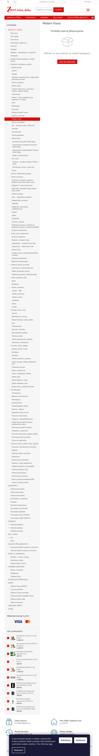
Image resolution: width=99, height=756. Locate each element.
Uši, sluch (15, 158)
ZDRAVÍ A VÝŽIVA (15, 30)
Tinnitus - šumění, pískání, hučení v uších (25, 163)
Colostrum (14, 39)
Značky (10, 609)
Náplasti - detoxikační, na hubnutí (23, 52)
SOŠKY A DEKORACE (16, 554)
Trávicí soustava (17, 177)
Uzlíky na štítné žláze (20, 155)
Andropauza (16, 393)
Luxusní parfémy (17, 589)
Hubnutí (14, 46)
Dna (13, 323)
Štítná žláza (16, 138)
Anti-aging (14, 36)
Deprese (15, 450)
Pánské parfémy (17, 528)
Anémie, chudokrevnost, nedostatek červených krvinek (25, 78)
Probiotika (14, 56)
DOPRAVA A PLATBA (47, 2)
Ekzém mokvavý (18, 294)
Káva (12, 541)
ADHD (14, 71)
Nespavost (16, 456)
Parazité (15, 128)
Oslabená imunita (18, 367)
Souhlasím (80, 740)
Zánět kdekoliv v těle (19, 380)
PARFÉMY (12, 521)
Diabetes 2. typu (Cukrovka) (22, 185)
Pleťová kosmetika (17, 489)
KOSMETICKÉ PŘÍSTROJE (18, 579)
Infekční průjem (17, 194)
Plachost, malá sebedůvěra (22, 463)
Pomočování (16, 132)
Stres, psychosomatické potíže (23, 479)
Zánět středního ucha (20, 383)
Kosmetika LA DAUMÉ (19, 508)
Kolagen (14, 49)
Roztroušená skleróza (20, 476)
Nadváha (15, 203)
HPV (13, 103)
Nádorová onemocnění (19, 261)
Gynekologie (15, 390)
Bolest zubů (16, 86)
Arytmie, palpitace (18, 237)
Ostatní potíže (16, 67)
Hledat (58, 10)
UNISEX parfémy (17, 531)
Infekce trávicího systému (21, 358)
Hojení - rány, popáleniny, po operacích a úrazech (22, 98)
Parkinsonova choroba (20, 460)
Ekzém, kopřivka (18, 287)
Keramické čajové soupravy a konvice (24, 547)
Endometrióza (17, 403)
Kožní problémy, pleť (18, 277)
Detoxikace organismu (19, 43)
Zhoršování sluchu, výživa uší (23, 167)
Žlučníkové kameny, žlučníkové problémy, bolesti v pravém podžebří (25, 226)
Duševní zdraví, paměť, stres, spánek (24, 444)
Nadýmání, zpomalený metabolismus (20, 208)
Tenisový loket (17, 336)
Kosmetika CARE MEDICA (20, 518)
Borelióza (15, 352)
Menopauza (16, 399)
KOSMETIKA (13, 486)
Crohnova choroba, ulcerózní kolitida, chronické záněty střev (23, 181)
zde (50, 744)
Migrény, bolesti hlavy (20, 112)
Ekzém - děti (17, 291)
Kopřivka (15, 300)
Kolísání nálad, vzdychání (21, 453)
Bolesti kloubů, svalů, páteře (22, 320)
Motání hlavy (16, 119)
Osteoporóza (16, 326)
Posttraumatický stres (20, 469)
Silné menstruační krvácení (22, 427)
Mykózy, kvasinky (18, 116)
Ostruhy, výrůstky (18, 329)
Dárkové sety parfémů (19, 586)
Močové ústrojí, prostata (20, 265)
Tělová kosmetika (17, 492)
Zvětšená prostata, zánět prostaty (24, 274)
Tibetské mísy (16, 576)
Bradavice (15, 284)
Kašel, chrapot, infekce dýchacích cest (24, 363)
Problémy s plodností (20, 431)
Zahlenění (15, 218)
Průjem (14, 212)
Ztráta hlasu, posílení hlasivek (23, 386)
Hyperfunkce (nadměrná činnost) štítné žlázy (24, 146)
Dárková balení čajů (18, 599)
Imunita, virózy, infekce (19, 346)
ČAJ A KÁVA (13, 534)
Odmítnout (65, 740)
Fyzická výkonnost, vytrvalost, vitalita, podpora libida (23, 90)
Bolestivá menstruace (20, 396)
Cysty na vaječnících (19, 440)
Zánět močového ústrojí (20, 271)
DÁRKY (11, 583)
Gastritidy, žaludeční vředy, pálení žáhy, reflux (24, 189)
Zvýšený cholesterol (19, 230)
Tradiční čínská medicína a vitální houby (23, 60)
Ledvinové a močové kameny (22, 268)
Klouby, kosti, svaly (18, 310)
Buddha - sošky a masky (20, 557)
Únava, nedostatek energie (21, 173)
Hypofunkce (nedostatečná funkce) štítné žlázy (25, 151)
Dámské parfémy (17, 524)
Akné (14, 281)
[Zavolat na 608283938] (10, 2)
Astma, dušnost (18, 82)
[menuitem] (13, 18)
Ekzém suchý (17, 297)
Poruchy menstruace (19, 416)
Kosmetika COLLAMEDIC (20, 515)
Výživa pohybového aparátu (22, 339)
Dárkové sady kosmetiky (20, 593)
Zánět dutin (16, 377)
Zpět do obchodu (67, 62)
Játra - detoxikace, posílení (21, 197)
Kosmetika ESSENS (18, 512)
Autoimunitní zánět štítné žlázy (23, 142)
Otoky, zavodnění (18, 122)
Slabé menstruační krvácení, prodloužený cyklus (22, 423)
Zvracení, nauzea (18, 222)
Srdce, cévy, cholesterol (19, 233)
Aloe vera (14, 33)
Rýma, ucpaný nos (18, 370)
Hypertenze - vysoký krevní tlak (23, 243)
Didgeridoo (15, 573)
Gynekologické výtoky (20, 406)
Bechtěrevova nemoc (19, 316)
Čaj (12, 537)
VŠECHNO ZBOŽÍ (15, 605)
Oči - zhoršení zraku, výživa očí (23, 125)
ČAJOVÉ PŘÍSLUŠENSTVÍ (18, 544)
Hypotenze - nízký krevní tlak (22, 246)
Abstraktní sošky (17, 560)
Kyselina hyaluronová (19, 505)
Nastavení (18, 750)
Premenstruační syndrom (21, 437)
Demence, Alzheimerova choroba (24, 447)
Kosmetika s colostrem (19, 499)
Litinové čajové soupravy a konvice (23, 550)
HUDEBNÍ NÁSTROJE (16, 567)
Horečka (15, 355)
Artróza (14, 313)
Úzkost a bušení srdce (20, 482)
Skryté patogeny (18, 135)
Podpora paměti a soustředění (23, 466)
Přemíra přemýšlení (19, 473)
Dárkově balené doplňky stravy (22, 596)
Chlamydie (16, 106)
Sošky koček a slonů (18, 563)
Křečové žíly (16, 250)
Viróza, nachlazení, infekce (21, 373)
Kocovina (15, 109)
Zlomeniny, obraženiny (20, 342)
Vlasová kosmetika (18, 495)
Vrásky (14, 307)
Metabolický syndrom (20, 200)
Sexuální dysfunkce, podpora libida (25, 434)
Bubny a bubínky (17, 570)
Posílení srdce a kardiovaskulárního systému (25, 254)
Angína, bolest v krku (20, 349)
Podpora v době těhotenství (22, 419)
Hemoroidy (16, 94)
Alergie (14, 74)
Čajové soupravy (17, 602)
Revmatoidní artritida (19, 333)
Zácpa (14, 215)
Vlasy (14, 170)
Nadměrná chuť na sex (20, 412)
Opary (14, 303)
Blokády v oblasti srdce (20, 240)
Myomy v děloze (18, 409)
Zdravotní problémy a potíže (21, 64)
